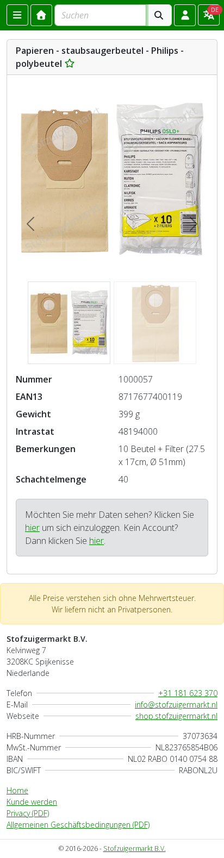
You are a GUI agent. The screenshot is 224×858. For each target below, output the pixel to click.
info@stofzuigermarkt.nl (176, 704)
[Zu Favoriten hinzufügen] (69, 64)
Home (17, 790)
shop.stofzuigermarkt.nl (176, 716)
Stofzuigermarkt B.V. (134, 848)
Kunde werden (32, 802)
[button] (185, 15)
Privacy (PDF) (28, 813)
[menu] (17, 15)
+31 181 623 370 (187, 693)
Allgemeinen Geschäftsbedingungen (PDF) (78, 824)
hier (32, 528)
